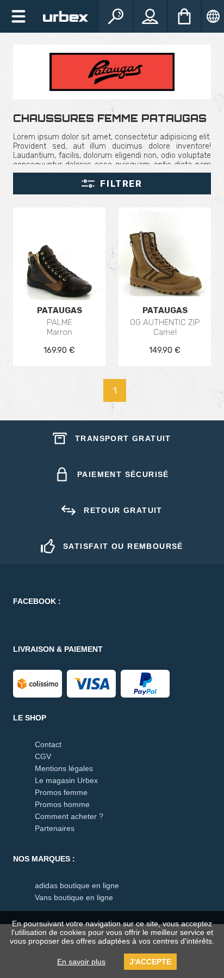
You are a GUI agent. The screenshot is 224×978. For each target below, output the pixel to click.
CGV (43, 756)
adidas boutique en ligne (77, 885)
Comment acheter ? (69, 816)
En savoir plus (81, 961)
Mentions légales (64, 768)
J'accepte (150, 961)
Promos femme (61, 792)
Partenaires (54, 828)
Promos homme (62, 804)
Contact (48, 744)
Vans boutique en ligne (74, 897)
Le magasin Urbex (66, 780)
